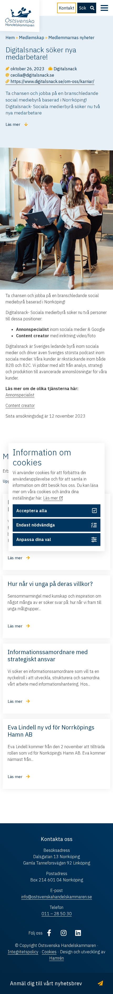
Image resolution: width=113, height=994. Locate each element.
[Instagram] (63, 933)
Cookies (49, 951)
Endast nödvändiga (35, 525)
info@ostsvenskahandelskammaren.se (56, 896)
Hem (10, 37)
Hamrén (56, 958)
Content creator (20, 405)
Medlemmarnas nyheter (71, 37)
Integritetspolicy (23, 951)
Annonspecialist (20, 394)
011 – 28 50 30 (57, 913)
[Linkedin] (78, 933)
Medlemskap (31, 37)
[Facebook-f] (49, 933)
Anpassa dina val (33, 539)
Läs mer (51, 498)
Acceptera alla (31, 510)
